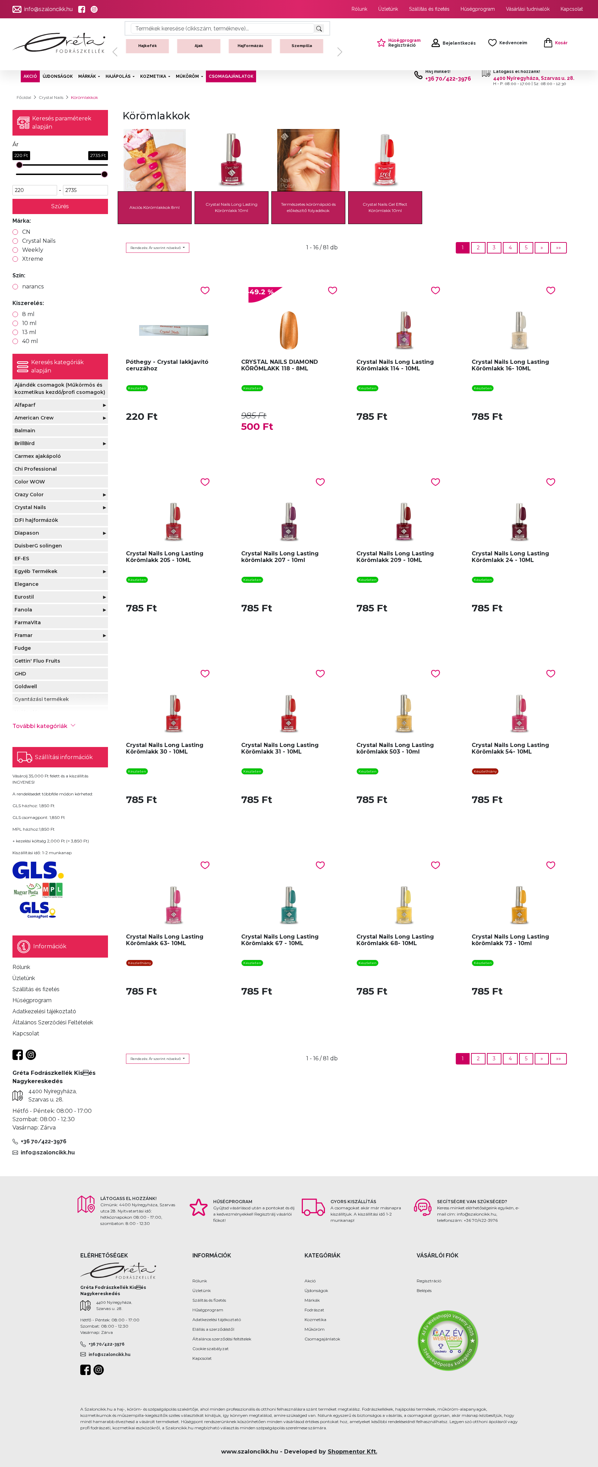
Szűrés (60, 206)
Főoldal (24, 97)
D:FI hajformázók (36, 520)
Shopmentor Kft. (352, 1451)
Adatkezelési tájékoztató (216, 1319)
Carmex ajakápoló (38, 456)
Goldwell (26, 686)
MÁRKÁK (87, 76)
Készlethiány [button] (485, 771)
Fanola (23, 610)
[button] (115, 52)
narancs (33, 286)
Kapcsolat (572, 9)
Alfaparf (25, 405)
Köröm (150, 46)
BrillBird (25, 443)
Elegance (26, 584)
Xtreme (32, 259)
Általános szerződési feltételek (221, 1338)
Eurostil (24, 597)
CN (26, 232)
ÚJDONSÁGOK (58, 76)
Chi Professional (36, 469)
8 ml (28, 314)
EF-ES (22, 558)
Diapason (27, 533)
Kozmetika (315, 1319)
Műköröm (315, 1329)
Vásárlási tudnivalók (528, 9)
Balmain (25, 430)
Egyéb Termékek (36, 571)
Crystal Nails (51, 97)
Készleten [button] (137, 388)
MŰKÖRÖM (187, 76)
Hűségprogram (478, 9)
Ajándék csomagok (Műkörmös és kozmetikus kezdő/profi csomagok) (60, 388)
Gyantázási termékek (42, 699)
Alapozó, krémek (201, 46)
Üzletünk (388, 9)
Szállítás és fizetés (429, 9)
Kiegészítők (253, 46)
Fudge (23, 648)
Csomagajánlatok (322, 1338)
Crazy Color (29, 494)
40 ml (30, 341)
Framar (24, 635)
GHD (20, 674)
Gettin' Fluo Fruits (37, 661)
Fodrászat (314, 1309)
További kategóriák (39, 726)
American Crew (34, 418)
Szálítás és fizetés (209, 1300)
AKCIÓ (30, 76)
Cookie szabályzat (210, 1348)
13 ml (29, 332)
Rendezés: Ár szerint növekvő (156, 248)
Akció (310, 1280)
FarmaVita (28, 622)
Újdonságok (316, 1290)
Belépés (424, 1290)
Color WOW (30, 482)
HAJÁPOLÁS (118, 76)
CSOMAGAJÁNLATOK (231, 76)
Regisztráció (429, 1280)
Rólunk (359, 9)
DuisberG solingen (38, 546)
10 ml (29, 323)
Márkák (312, 1300)
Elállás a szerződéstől (213, 1329)
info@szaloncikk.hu (48, 9)
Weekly (32, 250)
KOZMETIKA (153, 76)
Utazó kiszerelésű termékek (304, 51)
